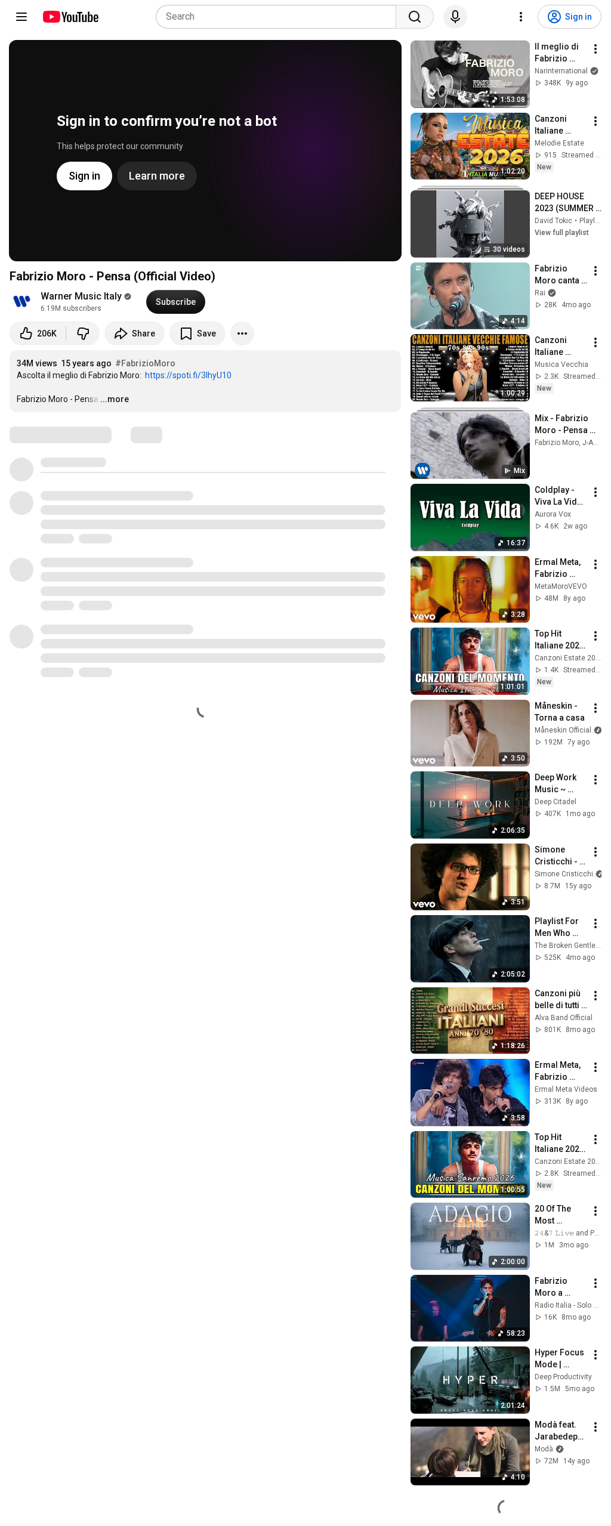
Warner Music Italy (81, 296)
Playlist (591, 221)
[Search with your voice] (455, 17)
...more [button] (114, 399)
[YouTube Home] (70, 16)
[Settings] (521, 17)
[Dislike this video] (83, 333)
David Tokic (553, 221)
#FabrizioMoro (145, 363)
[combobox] (279, 17)
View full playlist (562, 232)
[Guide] (21, 17)
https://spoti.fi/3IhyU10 (188, 375)
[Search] (415, 17)
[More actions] (242, 333)
